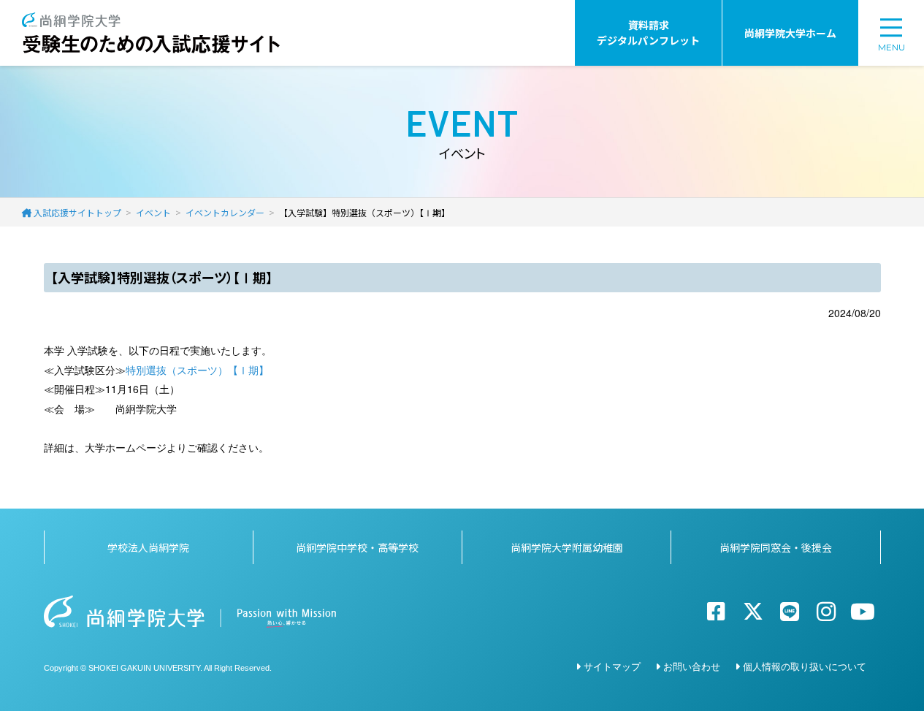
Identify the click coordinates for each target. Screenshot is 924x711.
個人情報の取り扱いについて (804, 666)
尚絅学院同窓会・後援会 (775, 547)
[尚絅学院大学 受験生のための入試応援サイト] (151, 19)
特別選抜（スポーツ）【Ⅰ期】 (197, 369)
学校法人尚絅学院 (148, 547)
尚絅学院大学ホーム (790, 33)
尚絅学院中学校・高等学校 (357, 547)
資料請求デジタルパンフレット (648, 32)
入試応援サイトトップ (77, 212)
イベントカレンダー (225, 212)
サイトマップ (612, 666)
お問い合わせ (691, 666)
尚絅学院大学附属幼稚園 (567, 547)
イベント (153, 212)
